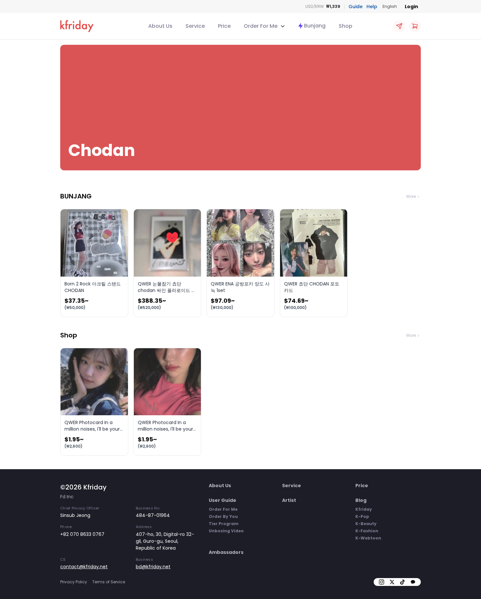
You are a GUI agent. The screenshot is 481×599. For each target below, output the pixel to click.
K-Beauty (366, 523)
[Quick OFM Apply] (399, 26)
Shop (345, 26)
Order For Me (223, 509)
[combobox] (390, 6)
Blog (360, 500)
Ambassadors (226, 552)
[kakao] (413, 582)
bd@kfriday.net (153, 566)
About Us (160, 26)
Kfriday (363, 509)
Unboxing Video (226, 531)
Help (371, 6)
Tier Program (224, 523)
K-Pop (362, 516)
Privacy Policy (73, 582)
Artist (289, 500)
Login (411, 6)
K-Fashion (366, 531)
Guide (355, 6)
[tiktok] (402, 582)
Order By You (223, 516)
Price (224, 26)
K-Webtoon (368, 538)
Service (195, 26)
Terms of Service (108, 582)
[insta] (381, 582)
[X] (392, 582)
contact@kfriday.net (84, 566)
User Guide (222, 500)
